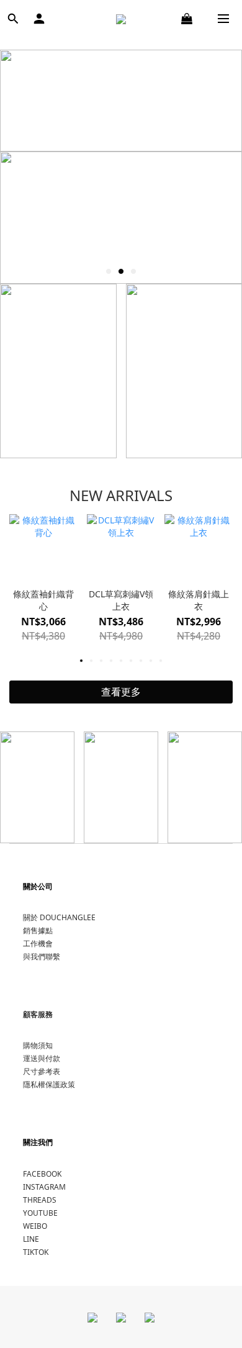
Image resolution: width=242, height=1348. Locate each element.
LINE (31, 1239)
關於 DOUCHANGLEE (59, 917)
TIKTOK (35, 1252)
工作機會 (38, 943)
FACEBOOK (42, 1174)
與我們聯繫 (41, 956)
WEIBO (35, 1226)
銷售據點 (38, 930)
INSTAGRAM (44, 1187)
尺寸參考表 (41, 1071)
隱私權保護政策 (49, 1084)
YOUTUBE (40, 1213)
